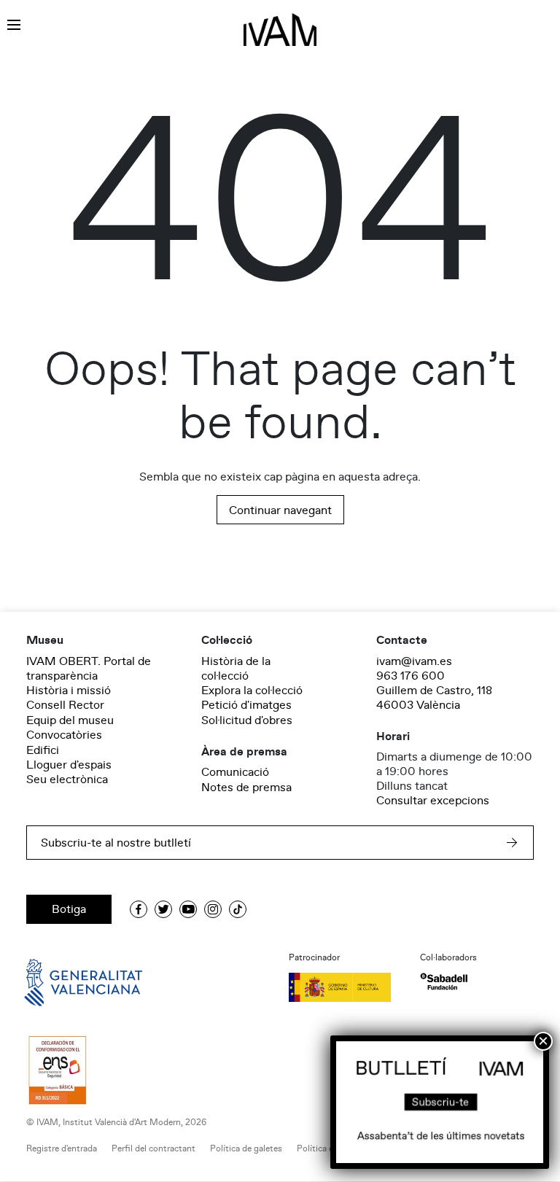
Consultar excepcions (432, 800)
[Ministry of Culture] (345, 987)
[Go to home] (62, 981)
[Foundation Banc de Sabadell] (443, 982)
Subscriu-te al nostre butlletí (116, 843)
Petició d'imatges (246, 705)
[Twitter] (163, 909)
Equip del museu (70, 720)
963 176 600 (410, 676)
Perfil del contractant (153, 1148)
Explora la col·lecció (252, 690)
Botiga (69, 909)
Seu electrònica (67, 779)
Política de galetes (246, 1148)
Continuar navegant (280, 510)
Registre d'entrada (61, 1148)
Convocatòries (64, 735)
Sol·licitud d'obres (246, 720)
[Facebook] (138, 909)
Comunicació (235, 772)
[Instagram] (213, 909)
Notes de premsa (246, 787)
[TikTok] (237, 909)
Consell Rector (65, 705)
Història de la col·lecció (236, 668)
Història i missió (68, 690)
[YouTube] (188, 909)
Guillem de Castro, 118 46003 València (434, 697)
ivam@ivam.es (414, 661)
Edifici (42, 750)
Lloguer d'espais (69, 765)
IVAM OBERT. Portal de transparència (88, 668)
